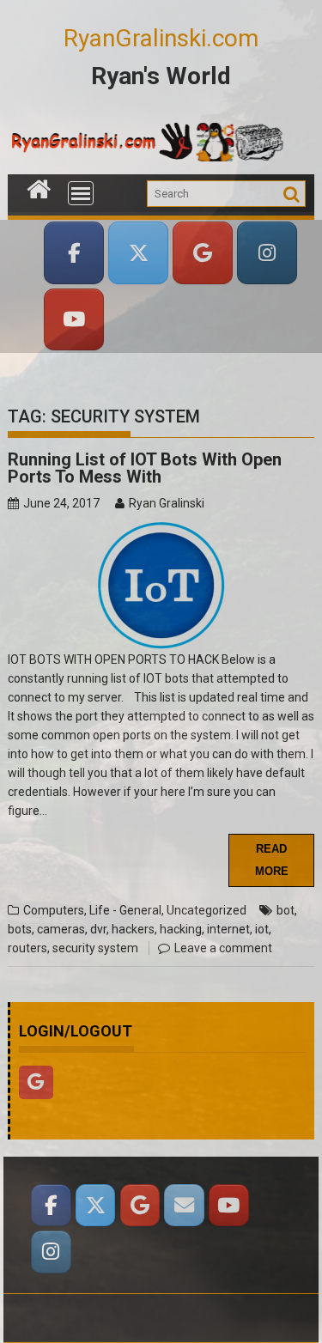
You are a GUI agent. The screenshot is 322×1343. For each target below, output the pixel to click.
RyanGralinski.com (161, 38)
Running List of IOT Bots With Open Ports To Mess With (145, 468)
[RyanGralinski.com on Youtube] (228, 1205)
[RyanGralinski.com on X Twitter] (138, 253)
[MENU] (81, 193)
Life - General (125, 910)
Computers (53, 910)
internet (228, 929)
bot (285, 910)
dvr (98, 929)
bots (20, 929)
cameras (61, 929)
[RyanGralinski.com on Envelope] (184, 1205)
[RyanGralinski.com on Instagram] (267, 253)
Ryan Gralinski (166, 503)
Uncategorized (206, 910)
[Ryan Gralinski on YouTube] (74, 320)
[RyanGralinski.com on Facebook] (74, 253)
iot (262, 929)
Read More (272, 860)
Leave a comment (223, 948)
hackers (133, 929)
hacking (181, 929)
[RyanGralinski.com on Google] (203, 253)
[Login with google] (40, 1103)
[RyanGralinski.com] (39, 187)
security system (95, 948)
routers (27, 948)
